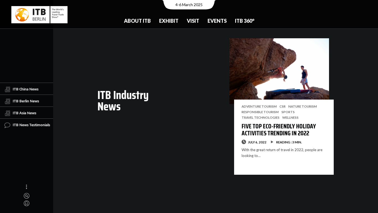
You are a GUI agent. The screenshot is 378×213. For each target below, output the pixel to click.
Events (217, 21)
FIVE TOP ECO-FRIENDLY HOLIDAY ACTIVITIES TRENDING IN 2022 (279, 129)
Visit (193, 21)
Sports (288, 112)
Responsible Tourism (260, 112)
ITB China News (25, 89)
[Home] (39, 15)
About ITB (137, 21)
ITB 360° (244, 21)
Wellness (290, 117)
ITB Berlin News (26, 101)
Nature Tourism (302, 106)
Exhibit (168, 21)
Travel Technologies (260, 117)
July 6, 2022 (257, 142)
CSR (282, 106)
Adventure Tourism (259, 106)
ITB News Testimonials (31, 125)
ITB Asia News (24, 113)
